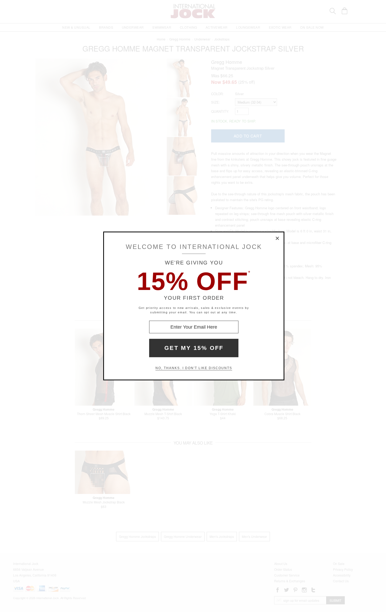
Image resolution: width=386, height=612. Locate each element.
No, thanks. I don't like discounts (193, 368)
